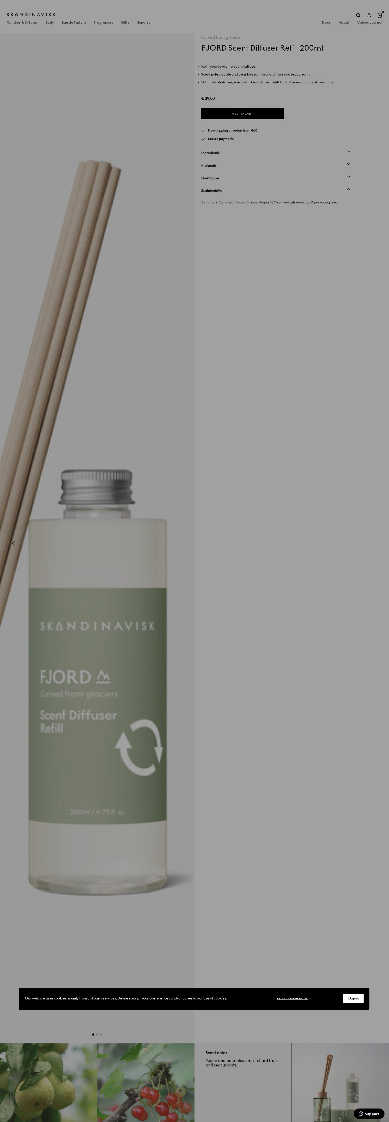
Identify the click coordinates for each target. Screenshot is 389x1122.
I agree (353, 998)
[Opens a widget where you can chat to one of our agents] (368, 1114)
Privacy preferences (292, 998)
